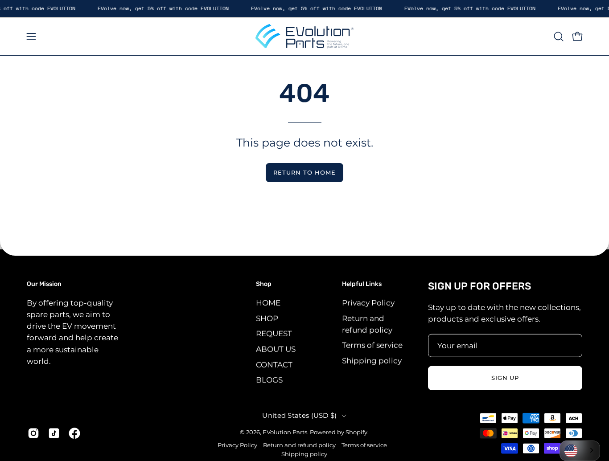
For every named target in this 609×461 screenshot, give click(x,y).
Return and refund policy (299, 445)
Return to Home (304, 172)
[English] (580, 451)
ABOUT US (276, 348)
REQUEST (274, 333)
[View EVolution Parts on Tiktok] (54, 433)
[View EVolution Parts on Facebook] (74, 433)
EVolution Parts (285, 431)
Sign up (505, 378)
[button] (558, 36)
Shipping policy (372, 360)
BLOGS (269, 379)
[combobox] (580, 451)
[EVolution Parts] (304, 36)
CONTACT (274, 364)
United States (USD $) (299, 415)
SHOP (267, 318)
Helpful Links (362, 284)
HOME (268, 302)
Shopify (356, 431)
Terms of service (372, 345)
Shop (264, 284)
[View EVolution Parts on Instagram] (33, 433)
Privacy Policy (368, 302)
